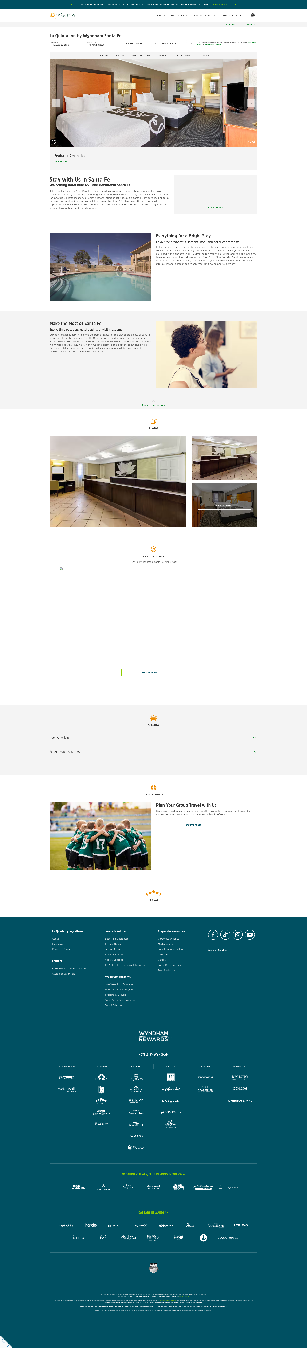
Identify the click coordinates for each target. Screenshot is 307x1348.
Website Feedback (218, 950)
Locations (57, 944)
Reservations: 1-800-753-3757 (69, 968)
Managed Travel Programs (120, 989)
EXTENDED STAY (67, 1066)
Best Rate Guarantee (117, 938)
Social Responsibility (169, 965)
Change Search (230, 24)
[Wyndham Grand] (240, 1101)
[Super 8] (101, 1089)
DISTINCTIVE (240, 1066)
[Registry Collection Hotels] (240, 1078)
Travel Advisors (113, 1005)
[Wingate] (136, 1089)
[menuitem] (160, 15)
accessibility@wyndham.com (166, 1300)
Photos (120, 55)
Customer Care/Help (63, 973)
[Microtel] (101, 1101)
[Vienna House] (170, 1113)
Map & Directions (141, 55)
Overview (103, 55)
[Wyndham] (205, 1078)
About (55, 938)
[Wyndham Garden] (136, 1101)
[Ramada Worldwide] (136, 1136)
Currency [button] (251, 24)
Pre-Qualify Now (220, 4)
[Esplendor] (170, 1089)
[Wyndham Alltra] (170, 1124)
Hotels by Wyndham (153, 1054)
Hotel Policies (216, 207)
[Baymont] (136, 1124)
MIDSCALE (136, 1066)
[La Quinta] (136, 1078)
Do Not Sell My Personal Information (125, 965)
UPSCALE (205, 1066)
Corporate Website (168, 938)
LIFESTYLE (171, 1066)
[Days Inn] (101, 1078)
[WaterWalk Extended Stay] (66, 1089)
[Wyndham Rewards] (153, 1036)
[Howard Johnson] (101, 1113)
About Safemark (114, 954)
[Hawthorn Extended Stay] (66, 1078)
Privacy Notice (113, 944)
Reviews (204, 55)
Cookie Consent (114, 960)
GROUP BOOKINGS (184, 55)
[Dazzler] (170, 1101)
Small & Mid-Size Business (120, 1000)
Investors (163, 954)
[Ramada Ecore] (136, 1148)
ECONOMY (101, 1066)
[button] (71, 4)
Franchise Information (170, 949)
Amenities (163, 55)
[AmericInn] (136, 1113)
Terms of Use (112, 949)
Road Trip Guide (61, 949)
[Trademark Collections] (205, 1089)
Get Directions (149, 673)
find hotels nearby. (213, 45)
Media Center (165, 944)
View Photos (224, 506)
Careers (162, 960)
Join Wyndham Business (119, 984)
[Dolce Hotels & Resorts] (240, 1089)
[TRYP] (170, 1078)
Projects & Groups (115, 995)
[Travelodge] (101, 1124)
